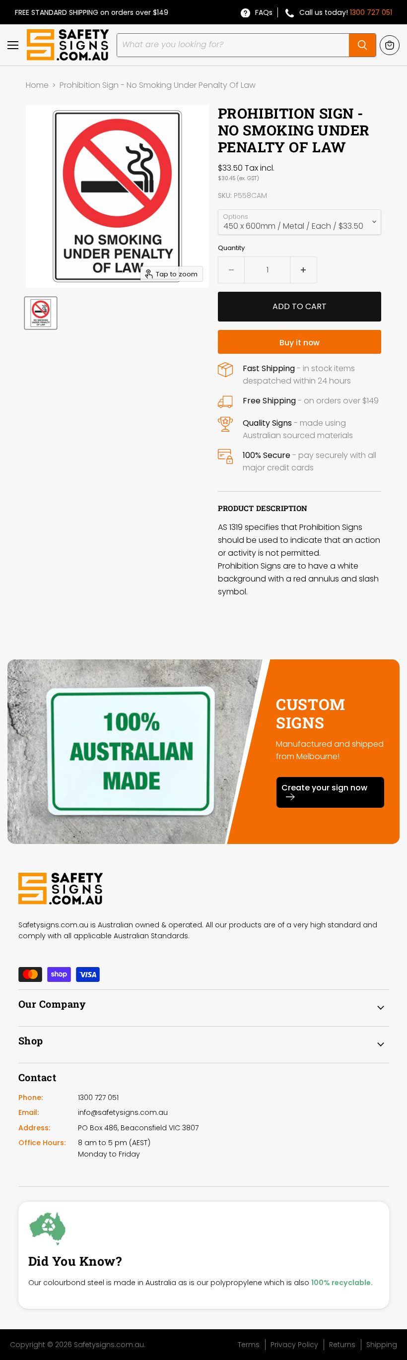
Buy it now (299, 342)
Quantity (231, 248)
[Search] (362, 45)
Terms (249, 1345)
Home (37, 85)
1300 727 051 (371, 12)
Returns (342, 1345)
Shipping (381, 1345)
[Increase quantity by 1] (303, 270)
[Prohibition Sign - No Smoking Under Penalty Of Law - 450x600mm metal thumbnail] (41, 313)
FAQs (263, 12)
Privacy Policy (294, 1345)
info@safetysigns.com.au (123, 1112)
